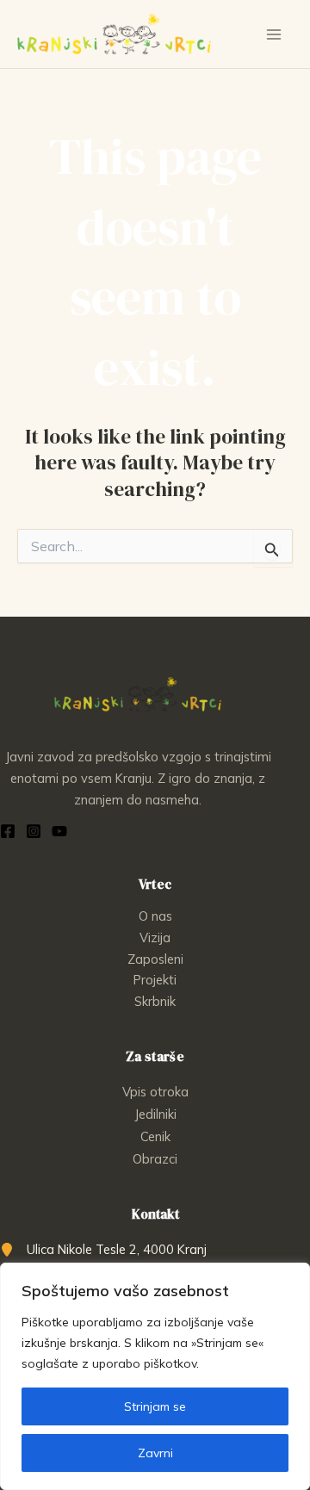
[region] (155, 1376)
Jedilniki (155, 1114)
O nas (155, 916)
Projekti (155, 980)
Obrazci (155, 1159)
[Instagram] (33, 831)
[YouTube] (59, 831)
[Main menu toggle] (274, 34)
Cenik (155, 1136)
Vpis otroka (155, 1091)
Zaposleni (155, 959)
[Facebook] (8, 831)
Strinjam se (155, 1406)
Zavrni (155, 1453)
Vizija (155, 937)
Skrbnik (155, 1001)
